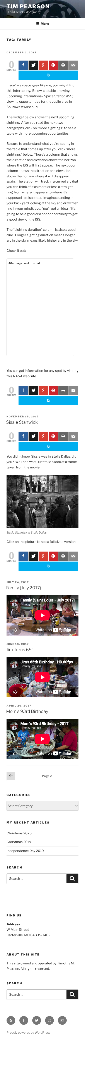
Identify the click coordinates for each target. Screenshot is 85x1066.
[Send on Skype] (48, 75)
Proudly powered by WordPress (28, 1032)
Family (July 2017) (23, 587)
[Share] (23, 65)
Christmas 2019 (19, 842)
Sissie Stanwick (22, 422)
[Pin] (53, 65)
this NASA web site (21, 376)
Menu (45, 23)
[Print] (63, 65)
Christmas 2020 (19, 833)
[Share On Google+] (43, 65)
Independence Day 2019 (25, 851)
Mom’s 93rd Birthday (27, 711)
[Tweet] (33, 65)
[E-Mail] (73, 65)
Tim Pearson (28, 6)
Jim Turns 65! (19, 649)
